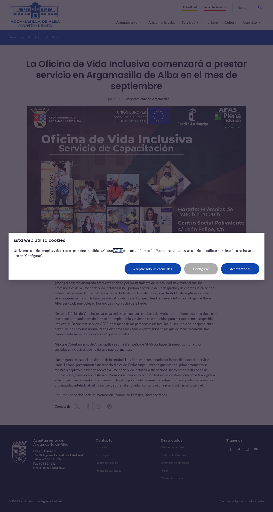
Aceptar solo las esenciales (152, 269)
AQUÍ (118, 250)
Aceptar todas (240, 269)
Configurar (201, 269)
